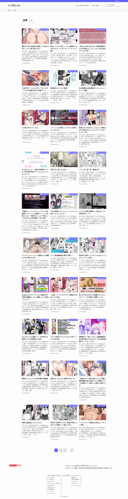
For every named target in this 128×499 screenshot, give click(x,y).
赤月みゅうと (51, 487)
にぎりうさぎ (51, 493)
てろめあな (51, 479)
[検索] (119, 1)
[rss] (116, 1)
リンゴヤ (50, 491)
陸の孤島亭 (51, 489)
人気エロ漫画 (66, 475)
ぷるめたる (51, 485)
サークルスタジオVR (54, 483)
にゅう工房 (51, 477)
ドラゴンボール (75, 485)
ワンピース (74, 481)
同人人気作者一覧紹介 (54, 475)
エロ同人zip (14, 5)
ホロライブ (74, 483)
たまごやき (51, 481)
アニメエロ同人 (75, 475)
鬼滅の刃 (73, 477)
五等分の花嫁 (75, 479)
